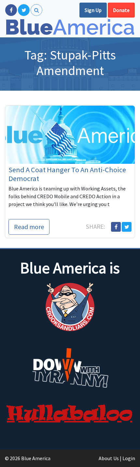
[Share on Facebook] (116, 227)
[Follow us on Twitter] (24, 10)
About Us (109, 458)
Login (128, 458)
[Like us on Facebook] (11, 10)
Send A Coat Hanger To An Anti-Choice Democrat (67, 174)
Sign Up (93, 10)
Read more (29, 227)
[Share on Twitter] (127, 227)
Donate (121, 10)
